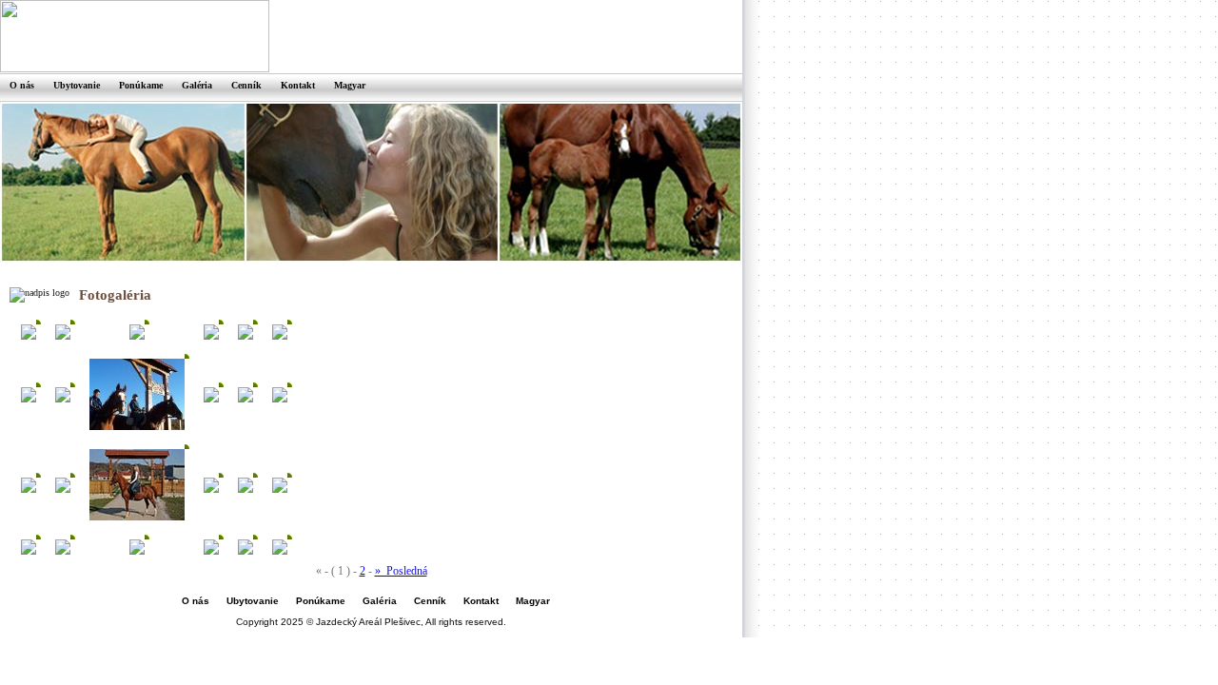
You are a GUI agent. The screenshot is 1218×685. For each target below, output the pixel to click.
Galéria (380, 601)
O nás (195, 601)
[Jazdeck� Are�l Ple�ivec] (28, 336)
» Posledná (401, 570)
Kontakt (481, 601)
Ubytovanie (252, 601)
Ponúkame (320, 601)
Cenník (430, 601)
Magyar (533, 601)
